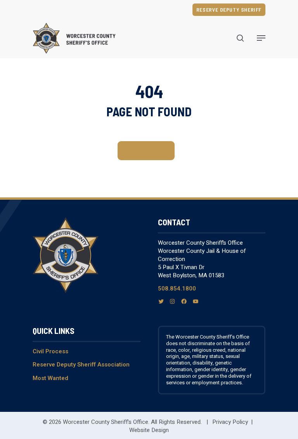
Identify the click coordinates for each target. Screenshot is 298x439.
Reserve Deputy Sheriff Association (81, 364)
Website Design (149, 430)
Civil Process (50, 351)
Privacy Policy (230, 422)
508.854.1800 (177, 288)
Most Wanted (50, 378)
